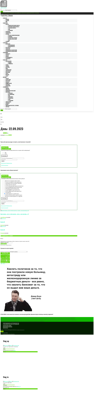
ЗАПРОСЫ (8, 89)
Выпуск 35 (3, 222)
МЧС (9, 40)
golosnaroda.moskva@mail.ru (9, 333)
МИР (6, 21)
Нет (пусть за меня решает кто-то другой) (13, 196)
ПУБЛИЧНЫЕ (10, 98)
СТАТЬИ (7, 78)
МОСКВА (7, 19)
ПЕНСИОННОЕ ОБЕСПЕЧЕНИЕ (11, 51)
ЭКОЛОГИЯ (8, 48)
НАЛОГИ (7, 55)
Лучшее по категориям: (5, 251)
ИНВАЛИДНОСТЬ (11, 46)
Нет (6, 153)
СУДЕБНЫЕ (10, 93)
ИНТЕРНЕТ (8, 67)
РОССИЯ (7, 20)
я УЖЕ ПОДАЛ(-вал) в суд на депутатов (13, 191)
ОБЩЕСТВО (5, 23)
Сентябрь (2, 121)
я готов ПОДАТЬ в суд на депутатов (12, 189)
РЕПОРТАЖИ (8, 79)
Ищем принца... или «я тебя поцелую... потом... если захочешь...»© (15, 214)
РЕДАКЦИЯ (10, 30)
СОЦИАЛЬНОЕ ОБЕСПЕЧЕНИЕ (11, 50)
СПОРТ (7, 73)
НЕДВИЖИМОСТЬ (9, 57)
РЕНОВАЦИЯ (8, 32)
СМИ (9, 29)
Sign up (19, 386)
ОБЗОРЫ (7, 82)
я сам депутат (8, 192)
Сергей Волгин (3, 217)
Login (2, 14)
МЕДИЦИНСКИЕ (11, 94)
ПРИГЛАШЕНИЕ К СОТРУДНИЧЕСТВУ (11, 323)
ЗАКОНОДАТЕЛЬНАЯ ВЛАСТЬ (14, 25)
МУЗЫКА (7, 74)
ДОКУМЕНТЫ (5, 87)
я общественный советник (10, 184)
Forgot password (4, 165)
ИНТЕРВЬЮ (8, 80)
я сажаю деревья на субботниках (12, 193)
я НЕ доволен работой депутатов (12, 188)
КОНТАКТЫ (5, 327)
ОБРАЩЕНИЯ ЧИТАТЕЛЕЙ (10, 90)
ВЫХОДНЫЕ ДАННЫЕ (7, 326)
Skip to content (4, 7)
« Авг (1, 263)
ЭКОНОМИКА (5, 52)
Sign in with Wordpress (6, 149)
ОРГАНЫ (7, 34)
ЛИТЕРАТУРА (8, 71)
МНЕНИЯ (4, 77)
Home (1, 117)
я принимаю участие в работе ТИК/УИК (13, 183)
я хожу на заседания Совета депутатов (13, 182)
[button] (6, 345)
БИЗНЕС (7, 56)
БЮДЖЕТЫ (8, 53)
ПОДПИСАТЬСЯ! (4, 243)
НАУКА (7, 64)
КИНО (7, 68)
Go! (1, 11)
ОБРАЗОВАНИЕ (8, 61)
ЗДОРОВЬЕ (5, 42)
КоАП (9, 99)
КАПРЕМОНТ (10, 96)
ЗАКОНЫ (7, 88)
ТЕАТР (7, 76)
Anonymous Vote (5, 147)
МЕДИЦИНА (8, 44)
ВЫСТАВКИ (8, 72)
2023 (1, 119)
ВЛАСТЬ (7, 24)
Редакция (6, 135)
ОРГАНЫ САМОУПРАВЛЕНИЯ (13, 35)
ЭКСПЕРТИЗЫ (8, 101)
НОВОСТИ (5, 18)
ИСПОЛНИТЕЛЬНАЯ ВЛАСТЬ (13, 26)
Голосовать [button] (4, 155)
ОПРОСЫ (7, 106)
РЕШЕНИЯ (8, 103)
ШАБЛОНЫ (8, 92)
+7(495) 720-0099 (4, 332)
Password (3, 159)
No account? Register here (6, 163)
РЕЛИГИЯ (7, 41)
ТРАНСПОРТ (8, 58)
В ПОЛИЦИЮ (10, 100)
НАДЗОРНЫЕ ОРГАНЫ (12, 37)
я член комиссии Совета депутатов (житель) (14, 186)
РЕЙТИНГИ (8, 84)
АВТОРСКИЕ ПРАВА (7, 325)
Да (5, 152)
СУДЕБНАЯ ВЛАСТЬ (12, 27)
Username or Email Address (6, 158)
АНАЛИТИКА (8, 85)
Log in (14, 350)
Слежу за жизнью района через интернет (13, 195)
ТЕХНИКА (7, 66)
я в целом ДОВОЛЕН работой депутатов (13, 187)
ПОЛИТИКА (8, 31)
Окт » (4, 263)
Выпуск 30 (3, 229)
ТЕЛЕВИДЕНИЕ (8, 69)
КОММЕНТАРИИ (9, 83)
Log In (3, 161)
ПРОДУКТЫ (8, 47)
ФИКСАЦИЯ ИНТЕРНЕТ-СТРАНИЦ (12, 105)
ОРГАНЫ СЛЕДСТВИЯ (12, 39)
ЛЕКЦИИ (9, 62)
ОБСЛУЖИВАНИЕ (11, 45)
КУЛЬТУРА (5, 60)
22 (6, 260)
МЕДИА (7, 104)
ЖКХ (9, 95)
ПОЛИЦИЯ (10, 36)
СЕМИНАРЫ (10, 63)
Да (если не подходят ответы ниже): (12, 180)
